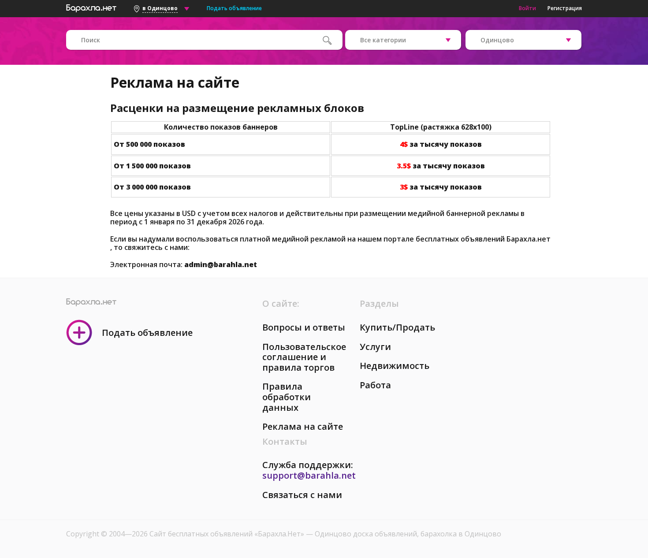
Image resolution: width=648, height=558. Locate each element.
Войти (527, 8)
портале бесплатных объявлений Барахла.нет (467, 239)
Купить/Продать (397, 327)
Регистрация (564, 8)
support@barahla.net (309, 475)
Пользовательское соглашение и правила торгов (304, 357)
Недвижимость (394, 366)
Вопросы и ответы (303, 327)
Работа (375, 385)
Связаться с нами (302, 495)
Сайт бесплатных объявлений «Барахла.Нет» (227, 534)
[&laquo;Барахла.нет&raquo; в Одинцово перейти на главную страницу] (91, 7)
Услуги (375, 347)
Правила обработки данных (286, 396)
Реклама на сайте (302, 426)
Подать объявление (234, 8)
